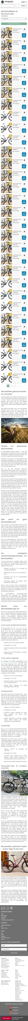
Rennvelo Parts (18, 988)
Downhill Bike (3, 961)
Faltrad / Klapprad (18, 976)
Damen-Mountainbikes (15, 816)
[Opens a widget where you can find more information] (6, 1018)
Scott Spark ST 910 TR (18, 350)
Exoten (16, 971)
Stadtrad (2, 971)
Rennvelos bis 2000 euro (19, 960)
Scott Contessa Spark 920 (19, 290)
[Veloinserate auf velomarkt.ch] (7, 1)
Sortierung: (4, 16)
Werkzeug (17, 995)
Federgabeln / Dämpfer (19, 984)
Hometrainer (17, 996)
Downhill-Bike (6, 728)
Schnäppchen (3, 973)
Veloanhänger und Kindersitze (20, 985)
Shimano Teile (17, 991)
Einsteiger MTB (4, 964)
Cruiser (16, 977)
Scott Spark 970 (16, 112)
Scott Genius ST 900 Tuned (19, 374)
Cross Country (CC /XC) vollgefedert (9, 662)
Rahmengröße (4, 884)
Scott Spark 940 (16, 278)
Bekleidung (17, 989)
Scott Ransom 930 (17, 29)
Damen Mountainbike (5, 965)
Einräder (16, 978)
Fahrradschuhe (18, 998)
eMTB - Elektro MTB (5, 984)
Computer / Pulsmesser (19, 990)
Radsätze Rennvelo (18, 983)
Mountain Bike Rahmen (5, 966)
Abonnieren (14, 953)
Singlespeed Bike (4, 976)
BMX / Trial (17, 973)
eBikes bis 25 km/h (4, 982)
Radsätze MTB (18, 982)
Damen (16, 963)
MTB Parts (17, 986)
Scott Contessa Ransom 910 (19, 64)
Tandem (16, 972)
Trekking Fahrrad (4, 972)
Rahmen (16, 964)
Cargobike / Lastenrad (5, 977)
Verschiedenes (18, 994)
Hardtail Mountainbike (20, 628)
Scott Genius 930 (17, 302)
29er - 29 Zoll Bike (4, 967)
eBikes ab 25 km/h (4, 983)
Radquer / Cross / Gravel (19, 965)
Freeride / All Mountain (5, 963)
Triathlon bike (17, 961)
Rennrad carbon (18, 959)
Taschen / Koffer (18, 992)
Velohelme (17, 997)
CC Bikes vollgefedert (5, 960)
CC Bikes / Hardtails (5, 959)
